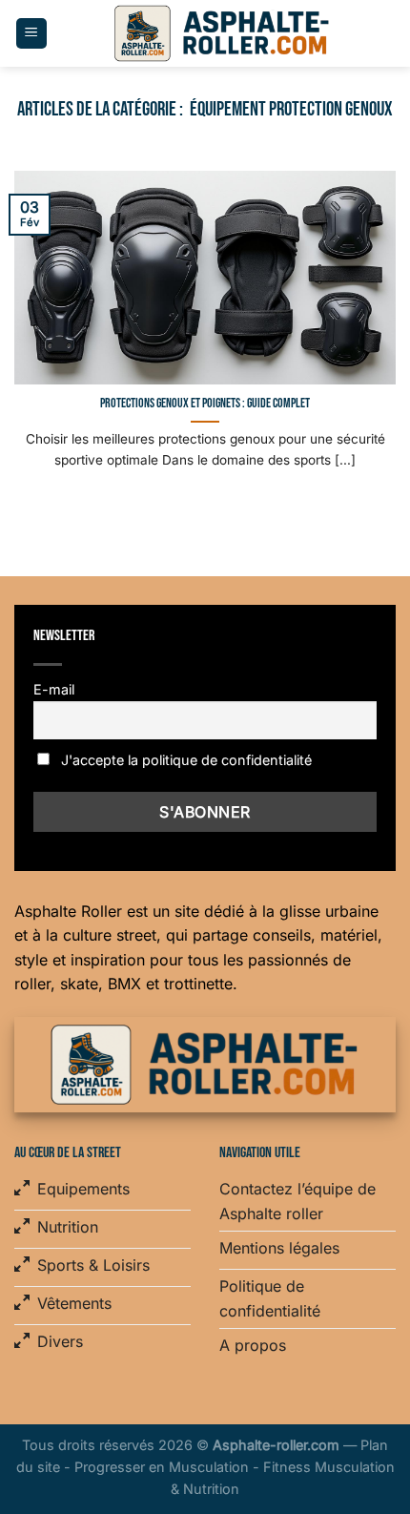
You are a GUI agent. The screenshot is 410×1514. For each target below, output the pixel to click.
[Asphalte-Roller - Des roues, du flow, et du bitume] (221, 33)
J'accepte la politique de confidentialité (184, 760)
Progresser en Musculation (161, 1467)
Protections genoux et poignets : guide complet (205, 403)
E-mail (53, 689)
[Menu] (31, 34)
